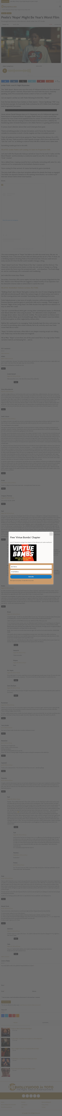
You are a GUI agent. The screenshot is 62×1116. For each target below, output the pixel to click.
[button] (31, 553)
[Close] (51, 534)
